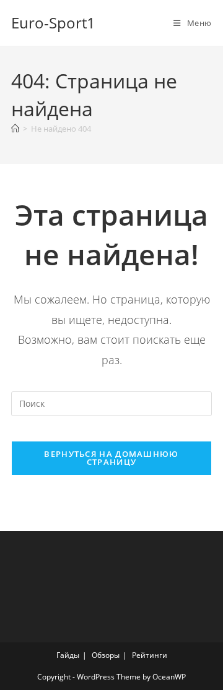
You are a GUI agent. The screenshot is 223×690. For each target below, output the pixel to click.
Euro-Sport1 (53, 22)
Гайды (67, 655)
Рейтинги (149, 655)
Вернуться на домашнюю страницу (111, 457)
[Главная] (15, 128)
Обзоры (106, 655)
